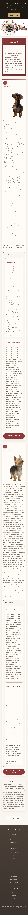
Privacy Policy (14, 839)
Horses (14, 864)
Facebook (14, 892)
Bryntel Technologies (18, 912)
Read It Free (14, 15)
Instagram (14, 898)
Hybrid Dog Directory (14, 818)
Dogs (14, 855)
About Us (14, 834)
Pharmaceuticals (14, 879)
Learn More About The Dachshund (14, 436)
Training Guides (14, 882)
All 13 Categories (14, 852)
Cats (14, 858)
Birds (14, 861)
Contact (14, 837)
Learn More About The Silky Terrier (14, 771)
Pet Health (14, 876)
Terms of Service (14, 842)
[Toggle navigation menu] (24, 22)
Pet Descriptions (14, 874)
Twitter (14, 895)
